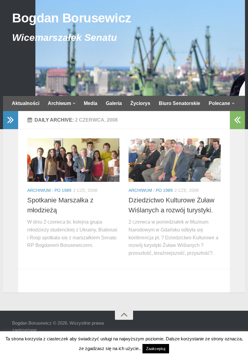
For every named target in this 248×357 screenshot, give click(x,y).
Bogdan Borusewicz (71, 18)
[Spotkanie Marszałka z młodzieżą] (73, 160)
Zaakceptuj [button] (155, 348)
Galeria (114, 103)
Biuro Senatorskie (179, 103)
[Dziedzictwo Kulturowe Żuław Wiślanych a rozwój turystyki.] (175, 160)
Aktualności (25, 103)
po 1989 (62, 190)
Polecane (219, 103)
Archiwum (59, 103)
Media (90, 103)
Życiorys (140, 103)
